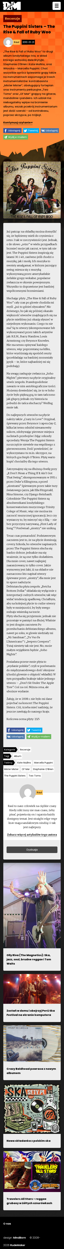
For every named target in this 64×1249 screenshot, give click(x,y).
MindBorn (19, 1238)
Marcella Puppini (43, 762)
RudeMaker (17, 1245)
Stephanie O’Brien (43, 769)
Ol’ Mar (26, 769)
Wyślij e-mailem (17, 137)
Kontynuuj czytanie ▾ (17, 122)
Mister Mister (11, 769)
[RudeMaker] (12, 6)
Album (17, 756)
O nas (7, 1224)
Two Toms (35, 775)
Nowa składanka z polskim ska (29, 1141)
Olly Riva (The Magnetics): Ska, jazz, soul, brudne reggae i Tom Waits (29, 959)
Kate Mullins (24, 762)
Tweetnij (33, 130)
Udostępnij (14, 130)
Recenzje (25, 749)
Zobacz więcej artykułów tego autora (32, 834)
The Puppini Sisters (14, 775)
